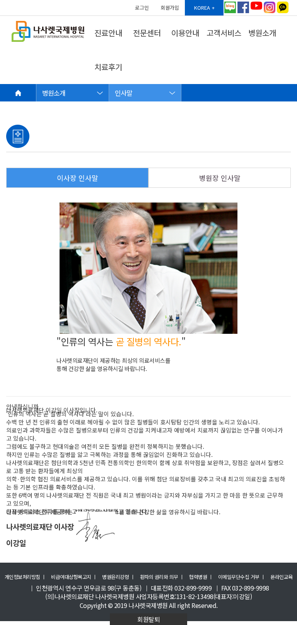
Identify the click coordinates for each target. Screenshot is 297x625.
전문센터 (147, 32)
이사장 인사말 (77, 178)
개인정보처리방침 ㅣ (25, 576)
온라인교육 (281, 576)
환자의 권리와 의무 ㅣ (162, 576)
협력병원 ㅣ (201, 576)
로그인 (142, 7)
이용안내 (185, 32)
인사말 (123, 93)
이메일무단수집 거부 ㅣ (241, 576)
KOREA (202, 7)
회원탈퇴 (148, 619)
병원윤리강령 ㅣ (118, 576)
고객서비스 (224, 32)
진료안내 (108, 32)
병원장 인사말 (220, 178)
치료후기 (108, 66)
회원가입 (169, 7)
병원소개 (262, 32)
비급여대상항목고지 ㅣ (74, 576)
